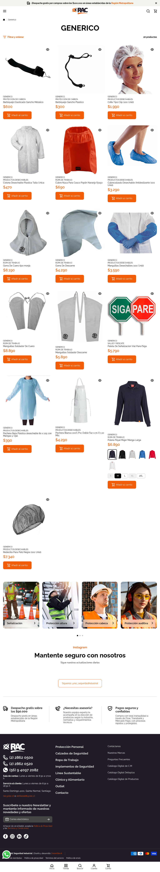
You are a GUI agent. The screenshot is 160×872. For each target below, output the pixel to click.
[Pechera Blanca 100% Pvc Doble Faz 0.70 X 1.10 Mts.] (80, 400)
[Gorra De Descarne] (80, 233)
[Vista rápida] (48, 49)
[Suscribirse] (48, 819)
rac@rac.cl (8, 796)
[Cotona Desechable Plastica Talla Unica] (27, 150)
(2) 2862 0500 (21, 757)
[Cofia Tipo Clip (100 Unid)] (132, 69)
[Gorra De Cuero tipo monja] (27, 233)
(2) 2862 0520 (21, 763)
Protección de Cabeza (14, 99)
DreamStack (56, 853)
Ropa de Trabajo (63, 180)
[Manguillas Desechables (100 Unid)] (132, 233)
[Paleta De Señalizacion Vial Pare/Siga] (132, 313)
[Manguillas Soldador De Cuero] (27, 313)
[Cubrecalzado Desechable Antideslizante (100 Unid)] (132, 150)
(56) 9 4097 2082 (23, 770)
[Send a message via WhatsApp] (6, 855)
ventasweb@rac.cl (25, 796)
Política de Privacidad (43, 826)
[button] (155, 11)
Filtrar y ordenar (16, 37)
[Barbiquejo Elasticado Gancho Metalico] (27, 69)
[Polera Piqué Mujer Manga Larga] (132, 404)
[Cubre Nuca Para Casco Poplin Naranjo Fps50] (80, 150)
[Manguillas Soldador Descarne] (80, 316)
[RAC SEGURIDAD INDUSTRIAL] (80, 11)
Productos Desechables (120, 99)
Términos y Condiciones (18, 828)
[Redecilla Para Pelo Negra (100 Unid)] (27, 519)
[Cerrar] (156, 3)
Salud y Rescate (116, 343)
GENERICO (7, 97)
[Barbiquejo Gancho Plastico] (80, 69)
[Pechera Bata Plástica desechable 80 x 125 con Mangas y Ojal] (27, 400)
